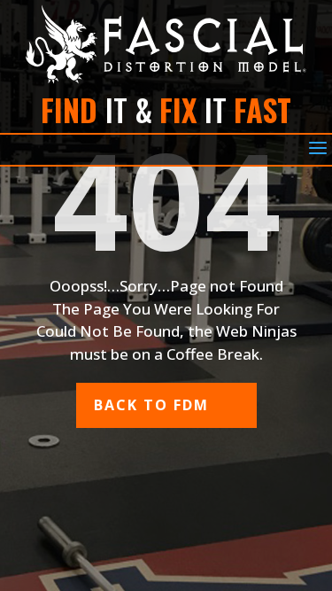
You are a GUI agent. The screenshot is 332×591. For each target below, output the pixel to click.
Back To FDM (151, 405)
